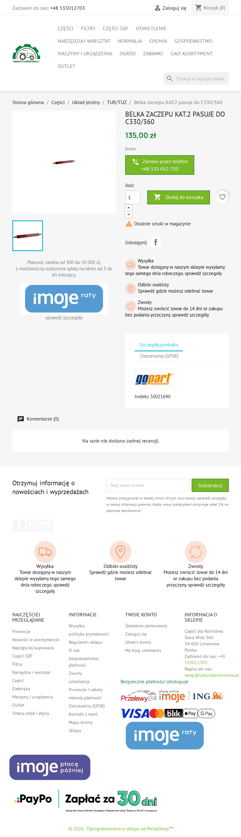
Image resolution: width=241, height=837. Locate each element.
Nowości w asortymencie (35, 639)
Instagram (46, 526)
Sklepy (75, 730)
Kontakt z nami (83, 714)
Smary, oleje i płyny (30, 713)
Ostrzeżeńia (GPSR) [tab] (159, 356)
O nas (74, 650)
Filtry (88, 28)
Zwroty (75, 673)
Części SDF (115, 28)
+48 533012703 (67, 8)
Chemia (158, 41)
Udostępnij (155, 242)
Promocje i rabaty (86, 689)
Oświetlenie (151, 28)
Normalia (130, 41)
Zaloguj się (136, 634)
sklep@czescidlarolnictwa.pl (212, 675)
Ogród (128, 53)
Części (65, 28)
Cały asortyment (192, 53)
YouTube (33, 526)
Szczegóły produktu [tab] (158, 345)
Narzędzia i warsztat (84, 41)
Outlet (66, 66)
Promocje (21, 631)
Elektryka (21, 688)
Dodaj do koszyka (178, 197)
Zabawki (153, 53)
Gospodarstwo (193, 41)
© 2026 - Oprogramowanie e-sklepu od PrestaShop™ (120, 829)
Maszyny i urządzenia (85, 53)
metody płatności (85, 698)
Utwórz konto (138, 642)
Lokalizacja (79, 681)
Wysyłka (76, 626)
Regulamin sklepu (86, 642)
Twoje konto (141, 614)
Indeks (142, 396)
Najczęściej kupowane (33, 648)
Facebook (19, 526)
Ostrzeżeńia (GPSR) (87, 706)
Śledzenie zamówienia (146, 626)
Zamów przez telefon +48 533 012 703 (160, 165)
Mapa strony (81, 722)
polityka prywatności (89, 634)
